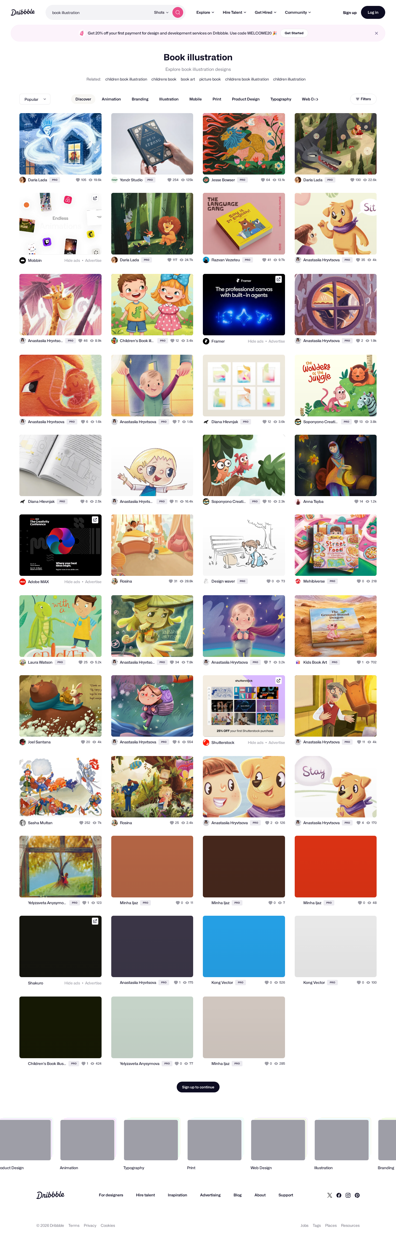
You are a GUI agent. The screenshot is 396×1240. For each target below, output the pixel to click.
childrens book (163, 79)
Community (296, 12)
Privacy (90, 1225)
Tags (317, 1225)
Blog (238, 1195)
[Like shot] (91, 164)
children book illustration (126, 79)
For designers (111, 1195)
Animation (111, 99)
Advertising (210, 1195)
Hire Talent (232, 12)
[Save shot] (80, 164)
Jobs (304, 1225)
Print (217, 99)
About (260, 1195)
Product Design (246, 99)
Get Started (294, 33)
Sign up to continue (198, 1087)
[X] (329, 1195)
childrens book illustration (247, 79)
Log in (373, 12)
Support (286, 1195)
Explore (203, 12)
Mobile (195, 99)
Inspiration (177, 1195)
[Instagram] (348, 1195)
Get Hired (263, 12)
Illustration (169, 99)
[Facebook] (338, 1195)
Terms (73, 1225)
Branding (140, 99)
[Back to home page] (23, 12)
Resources (350, 1225)
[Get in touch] (70, 164)
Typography (280, 99)
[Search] (177, 12)
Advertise (93, 260)
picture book (210, 79)
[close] (376, 33)
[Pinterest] (357, 1195)
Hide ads (72, 260)
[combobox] (98, 12)
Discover (83, 99)
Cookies (108, 1225)
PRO (54, 179)
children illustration (289, 79)
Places (331, 1225)
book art (188, 79)
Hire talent (145, 1195)
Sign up (350, 12)
